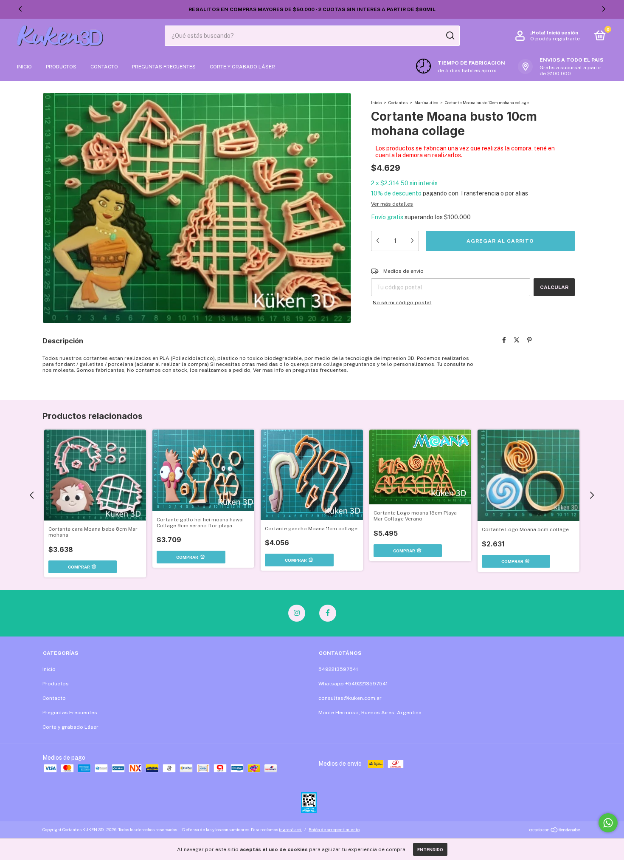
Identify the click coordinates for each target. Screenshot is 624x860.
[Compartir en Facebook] (504, 340)
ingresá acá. (290, 829)
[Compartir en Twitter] (517, 340)
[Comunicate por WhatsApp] (608, 822)
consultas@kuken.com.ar (350, 698)
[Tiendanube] (555, 830)
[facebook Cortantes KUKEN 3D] (327, 613)
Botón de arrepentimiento (334, 829)
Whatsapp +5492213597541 (353, 684)
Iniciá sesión (562, 33)
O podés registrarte (555, 39)
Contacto (104, 67)
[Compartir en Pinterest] (529, 340)
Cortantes (398, 102)
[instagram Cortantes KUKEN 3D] (296, 613)
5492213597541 (338, 669)
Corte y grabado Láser (242, 67)
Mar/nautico (426, 102)
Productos (61, 67)
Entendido (430, 849)
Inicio (24, 67)
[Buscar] (450, 35)
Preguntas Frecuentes (164, 67)
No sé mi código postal (402, 303)
